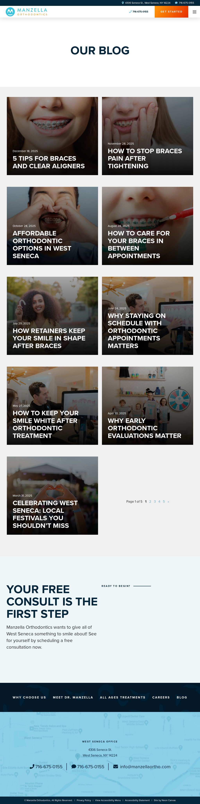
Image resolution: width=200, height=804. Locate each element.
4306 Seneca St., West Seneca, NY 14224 (147, 3)
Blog (182, 697)
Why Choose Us (29, 697)
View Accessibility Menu (108, 800)
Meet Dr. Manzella (73, 697)
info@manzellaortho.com (145, 766)
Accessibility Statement (137, 800)
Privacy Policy (84, 800)
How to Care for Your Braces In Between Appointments (139, 244)
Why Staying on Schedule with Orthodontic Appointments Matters (137, 331)
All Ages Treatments (123, 697)
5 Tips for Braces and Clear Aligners (49, 162)
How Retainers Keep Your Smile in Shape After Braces (49, 338)
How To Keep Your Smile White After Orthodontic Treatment (46, 424)
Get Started (172, 11)
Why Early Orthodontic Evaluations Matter (144, 428)
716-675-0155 (186, 3)
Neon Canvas (169, 800)
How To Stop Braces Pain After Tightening (145, 158)
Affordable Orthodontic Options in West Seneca (42, 244)
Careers (161, 697)
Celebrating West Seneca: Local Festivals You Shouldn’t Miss (45, 514)
